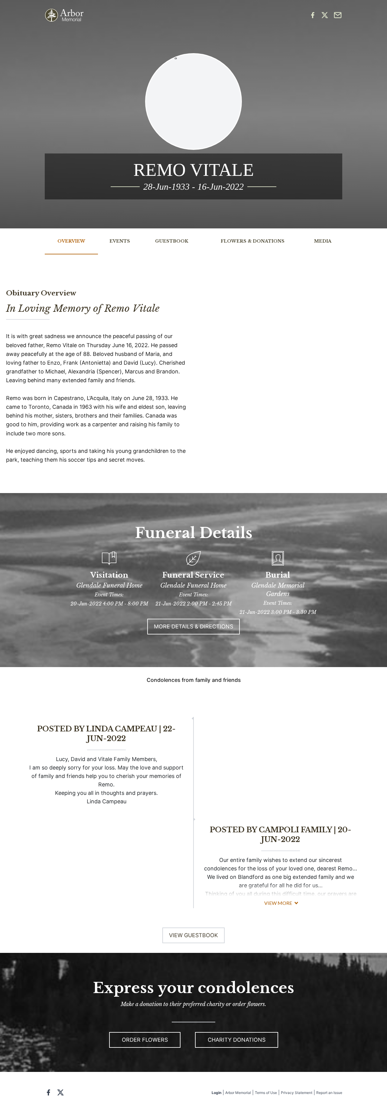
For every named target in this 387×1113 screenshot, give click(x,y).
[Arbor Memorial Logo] (64, 15)
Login (216, 1092)
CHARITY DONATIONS (236, 1040)
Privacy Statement (296, 1092)
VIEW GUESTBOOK (193, 935)
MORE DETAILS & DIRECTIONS (193, 626)
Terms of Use (266, 1092)
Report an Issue (329, 1092)
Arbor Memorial (238, 1092)
